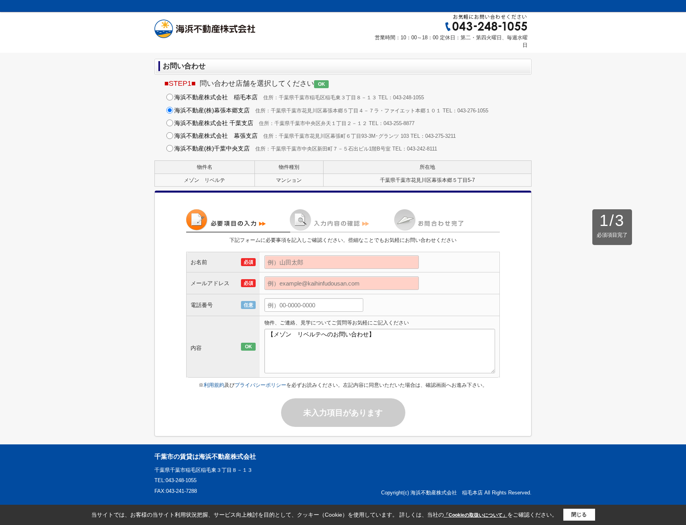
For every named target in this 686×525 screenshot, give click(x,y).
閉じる (579, 514)
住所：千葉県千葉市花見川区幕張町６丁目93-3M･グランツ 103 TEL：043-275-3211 (315, 135)
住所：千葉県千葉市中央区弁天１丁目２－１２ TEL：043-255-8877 (294, 123)
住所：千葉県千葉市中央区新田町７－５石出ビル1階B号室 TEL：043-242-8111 (305, 148)
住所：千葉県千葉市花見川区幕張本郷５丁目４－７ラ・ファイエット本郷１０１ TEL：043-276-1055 (331, 110)
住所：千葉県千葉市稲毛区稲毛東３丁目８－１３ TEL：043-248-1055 (299, 97)
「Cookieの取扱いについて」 (475, 515)
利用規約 (214, 385)
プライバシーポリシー (260, 385)
